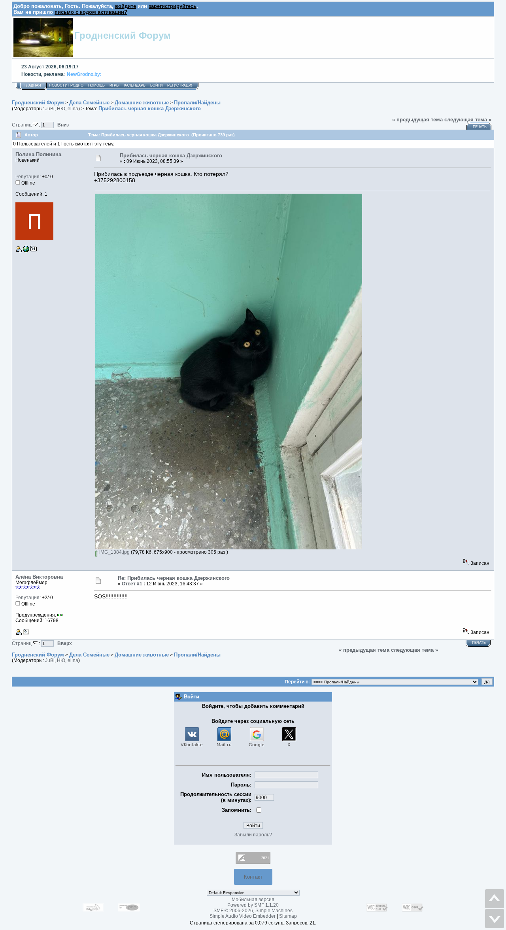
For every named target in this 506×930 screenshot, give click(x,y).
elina (73, 108)
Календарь (134, 85)
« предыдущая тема (417, 120)
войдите (125, 6)
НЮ (61, 108)
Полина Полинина (38, 154)
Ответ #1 (132, 584)
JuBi (50, 108)
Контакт (253, 877)
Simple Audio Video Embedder (243, 916)
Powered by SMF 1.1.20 (253, 905)
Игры (114, 85)
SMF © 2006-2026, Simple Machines (253, 910)
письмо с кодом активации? (91, 12)
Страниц (22, 124)
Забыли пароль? (253, 835)
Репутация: (28, 176)
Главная (33, 85)
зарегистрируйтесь (172, 6)
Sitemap (288, 916)
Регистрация (180, 85)
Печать (480, 127)
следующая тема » (467, 120)
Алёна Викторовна (39, 577)
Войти (156, 85)
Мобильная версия (253, 899)
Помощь (96, 85)
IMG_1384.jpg (114, 552)
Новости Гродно (66, 85)
